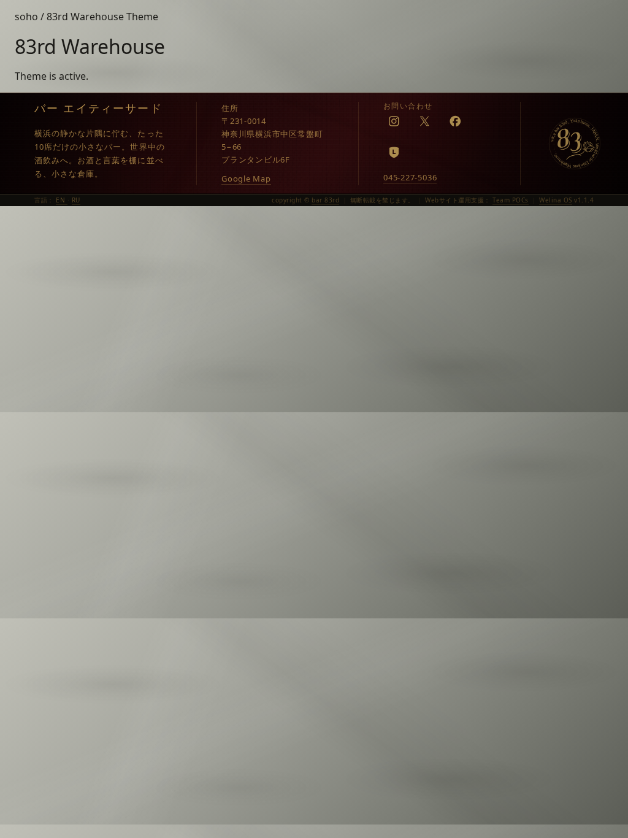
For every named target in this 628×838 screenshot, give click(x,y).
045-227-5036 (410, 177)
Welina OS (555, 200)
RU (76, 200)
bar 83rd (325, 200)
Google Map (246, 178)
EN (61, 200)
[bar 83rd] (574, 143)
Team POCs (510, 200)
